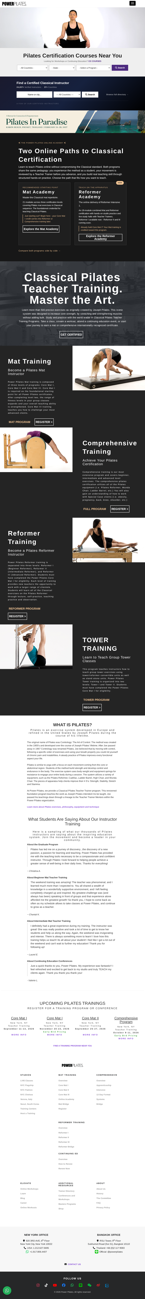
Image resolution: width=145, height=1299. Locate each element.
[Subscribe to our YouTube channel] (55, 1285)
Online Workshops (29, 1189)
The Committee (103, 1198)
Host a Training (27, 1113)
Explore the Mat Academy (41, 229)
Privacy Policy (103, 1207)
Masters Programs (67, 1204)
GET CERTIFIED (71, 334)
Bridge (99, 1104)
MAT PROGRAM (19, 422)
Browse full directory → (117, 94)
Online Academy (66, 1099)
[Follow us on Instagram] (38, 1285)
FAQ (98, 1203)
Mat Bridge (63, 1104)
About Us (100, 1189)
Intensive (100, 1090)
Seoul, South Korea (29, 1104)
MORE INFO (19, 1035)
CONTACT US (74, 1264)
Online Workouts (28, 1207)
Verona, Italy (26, 1099)
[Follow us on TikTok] (47, 1285)
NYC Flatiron (26, 1090)
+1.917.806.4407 (38, 1252)
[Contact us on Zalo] (107, 1285)
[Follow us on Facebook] (64, 1285)
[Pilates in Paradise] (72, 121)
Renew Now (64, 1168)
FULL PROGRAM (94, 509)
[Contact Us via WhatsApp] (7, 1290)
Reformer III (64, 1142)
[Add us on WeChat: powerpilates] (90, 1285)
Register (62, 1109)
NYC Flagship (27, 1085)
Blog (22, 1198)
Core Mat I (63, 1085)
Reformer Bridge (66, 1147)
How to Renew (65, 1164)
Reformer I (63, 1133)
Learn (23, 1193)
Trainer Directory (66, 1191)
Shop (61, 1209)
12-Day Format (103, 1094)
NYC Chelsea (26, 1094)
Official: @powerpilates (111, 1252)
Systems (100, 1099)
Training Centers (28, 1109)
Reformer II (63, 1137)
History (99, 1193)
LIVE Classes (26, 1080)
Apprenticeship (103, 1085)
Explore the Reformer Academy (100, 237)
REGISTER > (44, 422)
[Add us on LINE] (81, 1285)
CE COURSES (94, 61)
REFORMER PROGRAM (24, 608)
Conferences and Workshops (66, 1197)
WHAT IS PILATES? (72, 724)
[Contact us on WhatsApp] (73, 1285)
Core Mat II (63, 1090)
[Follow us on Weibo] (99, 1285)
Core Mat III (63, 1094)
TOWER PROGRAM (96, 699)
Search (121, 67)
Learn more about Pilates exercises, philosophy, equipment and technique (63, 807)
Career (23, 1203)
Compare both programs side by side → (40, 250)
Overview (62, 1080)
